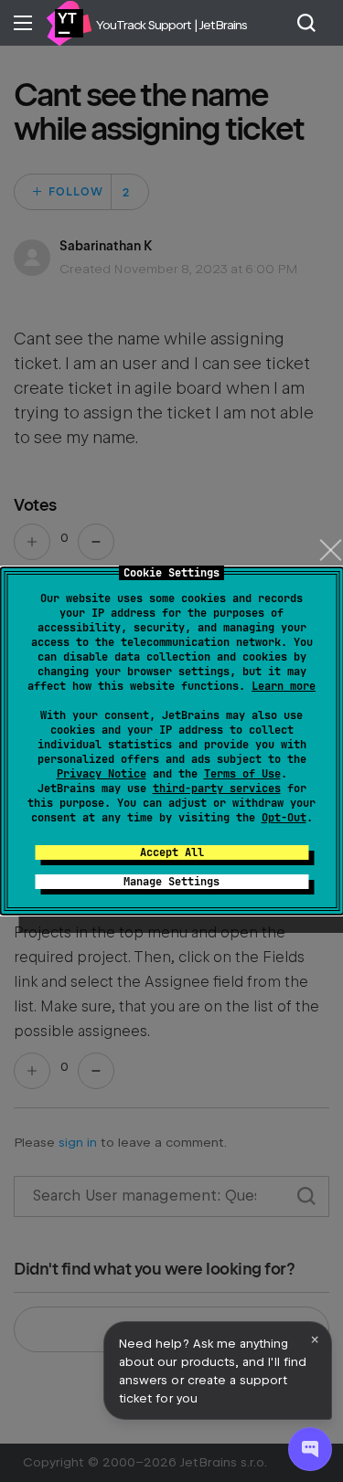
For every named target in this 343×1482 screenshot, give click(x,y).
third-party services (217, 788)
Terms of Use (242, 774)
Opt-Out (284, 817)
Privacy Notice (101, 774)
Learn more (284, 686)
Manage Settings (171, 881)
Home (68, 23)
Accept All (172, 852)
